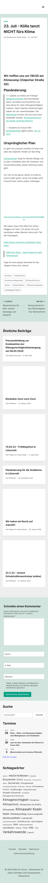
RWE (31, 828)
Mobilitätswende (23, 821)
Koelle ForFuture (15, 355)
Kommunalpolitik (35, 814)
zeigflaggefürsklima (12, 290)
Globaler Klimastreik (12, 792)
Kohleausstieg (18, 813)
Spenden (22, 849)
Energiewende (27, 783)
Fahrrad (28, 786)
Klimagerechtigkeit (16, 799)
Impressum (34, 849)
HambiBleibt (25, 793)
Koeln (7, 285)
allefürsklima (20, 276)
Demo (6, 21)
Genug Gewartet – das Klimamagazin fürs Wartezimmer (36, 307)
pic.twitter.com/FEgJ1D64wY (19, 121)
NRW (15, 824)
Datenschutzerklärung (24, 853)
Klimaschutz (11, 804)
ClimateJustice (36, 780)
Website (8, 676)
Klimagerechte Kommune (13, 796)
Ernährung (21, 786)
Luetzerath (26, 818)
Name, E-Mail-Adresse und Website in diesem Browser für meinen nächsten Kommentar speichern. (22, 685)
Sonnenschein (10, 158)
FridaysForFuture (33, 280)
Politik (25, 828)
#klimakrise (11, 114)
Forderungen (16, 789)
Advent (5, 776)
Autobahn (33, 776)
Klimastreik (8, 809)
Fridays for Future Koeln (18, 455)
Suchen (39, 715)
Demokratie (14, 783)
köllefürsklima (18, 285)
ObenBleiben (9, 828)
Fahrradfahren (38, 786)
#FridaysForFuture (32, 118)
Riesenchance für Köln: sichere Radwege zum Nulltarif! (11, 308)
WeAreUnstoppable (34, 285)
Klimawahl (24, 809)
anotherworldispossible (14, 280)
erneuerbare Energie (10, 786)
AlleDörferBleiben (19, 775)
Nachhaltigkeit (37, 821)
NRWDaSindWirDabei (26, 825)
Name (7, 654)
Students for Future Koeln (16, 37)
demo (5, 783)
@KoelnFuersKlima (14, 99)
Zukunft (30, 832)
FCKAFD (6, 790)
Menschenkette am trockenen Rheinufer (26, 752)
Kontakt (12, 849)
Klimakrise (34, 800)
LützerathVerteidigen (9, 821)
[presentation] (24, 380)
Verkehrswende (14, 832)
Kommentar (10, 616)
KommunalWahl (11, 818)
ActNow (8, 276)
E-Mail (8, 665)
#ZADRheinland (13, 131)
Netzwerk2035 (7, 825)
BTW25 (20, 780)
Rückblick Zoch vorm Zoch (21, 399)
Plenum (19, 828)
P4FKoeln (12, 403)
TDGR (36, 828)
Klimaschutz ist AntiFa (30, 804)
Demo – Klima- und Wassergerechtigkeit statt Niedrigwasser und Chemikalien (26, 734)
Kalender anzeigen (10, 757)
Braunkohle (9, 779)
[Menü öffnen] (43, 7)
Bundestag (27, 780)
